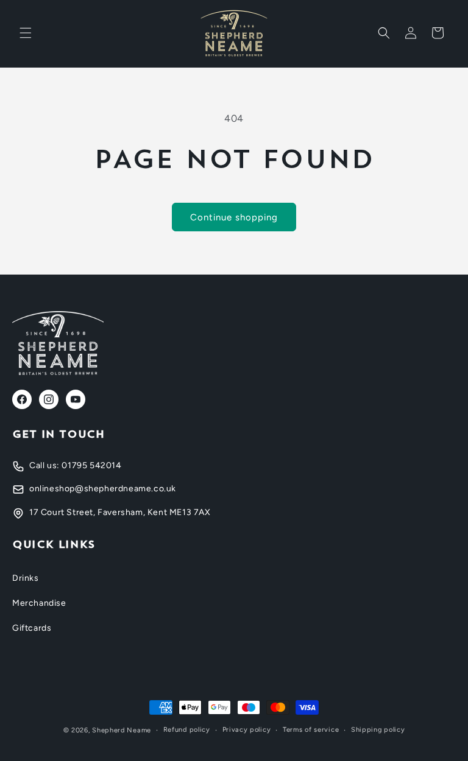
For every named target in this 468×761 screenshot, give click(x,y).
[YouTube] (75, 399)
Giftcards (31, 628)
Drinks (25, 578)
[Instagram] (48, 399)
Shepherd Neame (121, 730)
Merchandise (39, 603)
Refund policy (186, 730)
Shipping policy (378, 730)
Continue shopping (234, 217)
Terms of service (311, 730)
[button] (25, 32)
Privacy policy (246, 730)
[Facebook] (22, 399)
